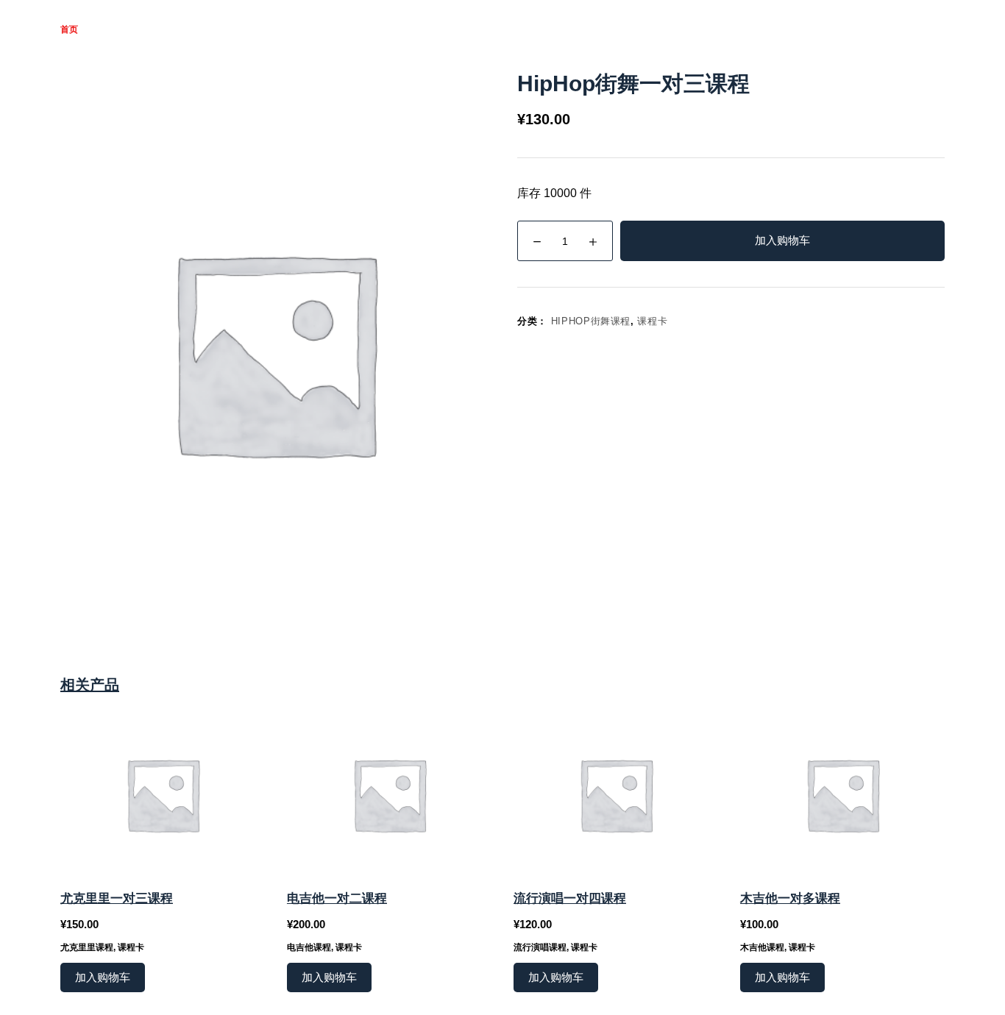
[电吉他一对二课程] (389, 795)
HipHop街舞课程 (591, 321)
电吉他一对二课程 (337, 898)
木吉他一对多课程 (790, 898)
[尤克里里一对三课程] (162, 795)
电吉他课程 (309, 947)
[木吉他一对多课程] (842, 795)
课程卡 (652, 321)
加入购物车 (782, 240)
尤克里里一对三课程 (116, 898)
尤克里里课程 (86, 947)
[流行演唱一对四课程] (616, 795)
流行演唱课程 (540, 947)
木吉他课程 (762, 947)
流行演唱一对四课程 (570, 898)
